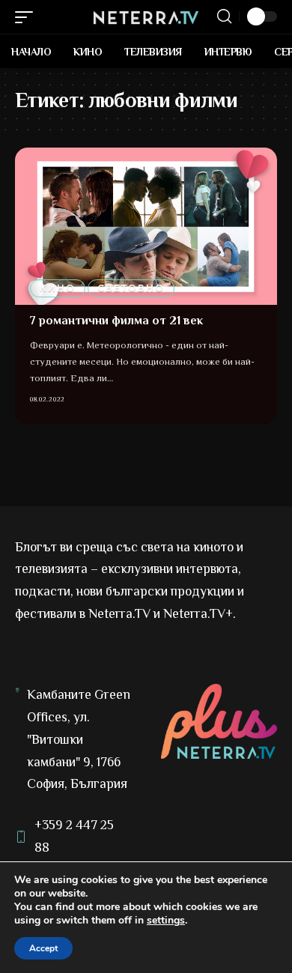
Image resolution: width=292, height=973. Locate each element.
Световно (131, 288)
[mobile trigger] (27, 17)
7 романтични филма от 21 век (116, 320)
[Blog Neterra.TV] (146, 16)
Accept (43, 948)
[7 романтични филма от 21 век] (146, 226)
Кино (58, 288)
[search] (224, 16)
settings (166, 920)
